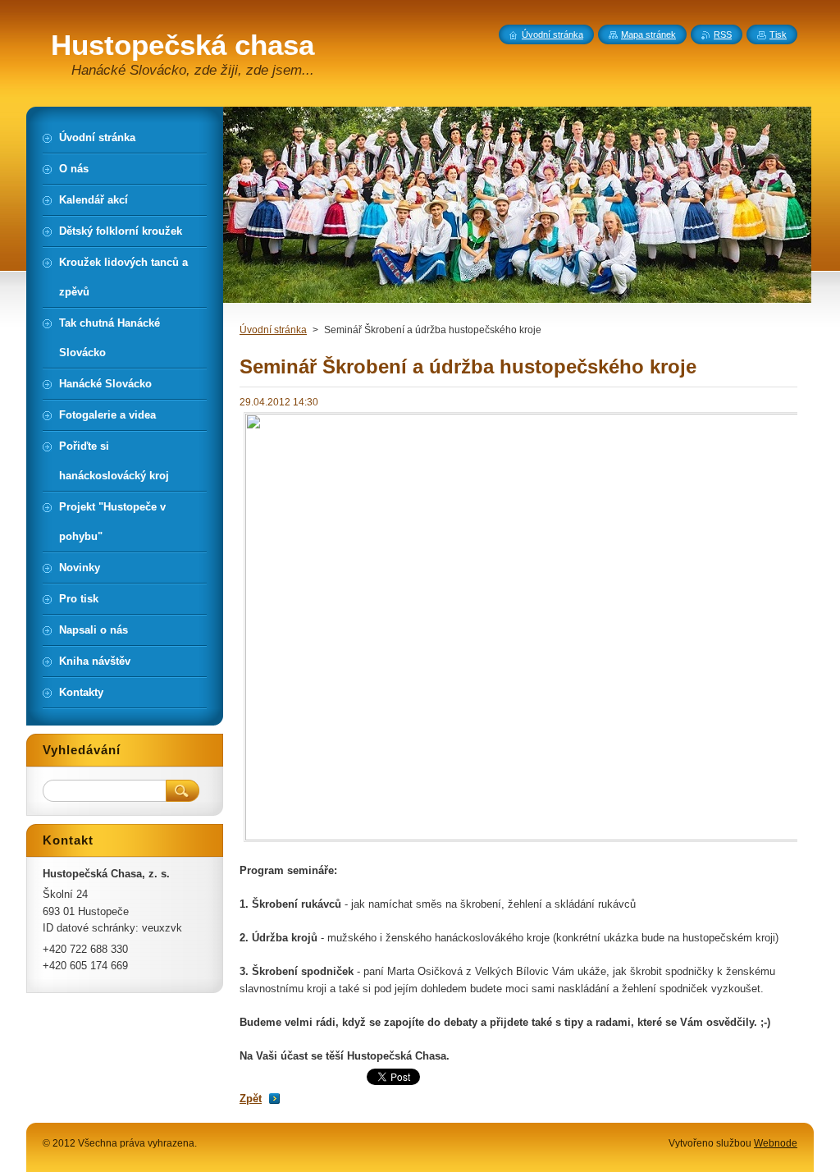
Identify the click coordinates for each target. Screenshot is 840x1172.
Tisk (778, 34)
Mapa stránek (648, 34)
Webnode (775, 1143)
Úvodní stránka (273, 330)
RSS (723, 34)
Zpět (251, 1098)
